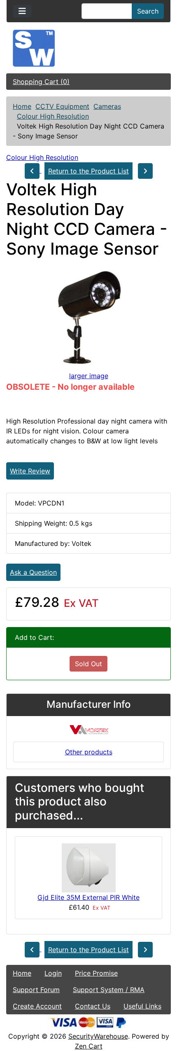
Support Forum (36, 989)
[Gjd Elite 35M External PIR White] (89, 867)
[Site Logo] (88, 48)
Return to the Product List (88, 171)
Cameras (107, 106)
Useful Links (142, 1006)
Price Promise (96, 973)
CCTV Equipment (62, 106)
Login (53, 973)
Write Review (30, 471)
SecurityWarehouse (98, 1036)
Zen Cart (88, 1046)
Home (22, 106)
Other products (88, 752)
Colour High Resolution (53, 116)
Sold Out (88, 664)
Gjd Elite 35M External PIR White (88, 897)
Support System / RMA (108, 989)
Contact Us (92, 1006)
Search (147, 11)
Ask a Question (33, 572)
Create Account (37, 1006)
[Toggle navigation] (22, 11)
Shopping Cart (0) (41, 81)
